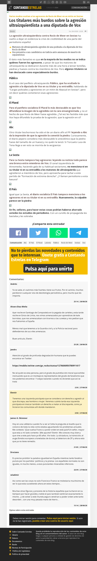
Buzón (14, 544)
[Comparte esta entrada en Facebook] (18, 234)
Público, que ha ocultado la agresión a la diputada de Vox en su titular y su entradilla (44, 85)
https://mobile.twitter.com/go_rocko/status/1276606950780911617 (46, 365)
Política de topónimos (21, 551)
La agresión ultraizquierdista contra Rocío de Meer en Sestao (43, 35)
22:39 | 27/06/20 (80, 470)
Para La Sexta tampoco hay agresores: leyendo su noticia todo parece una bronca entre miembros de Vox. (48, 162)
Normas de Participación (22, 547)
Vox (83, 243)
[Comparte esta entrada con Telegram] (79, 234)
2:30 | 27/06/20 (81, 387)
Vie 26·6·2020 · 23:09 (76, 31)
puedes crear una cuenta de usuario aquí (52, 520)
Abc (25, 243)
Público (56, 243)
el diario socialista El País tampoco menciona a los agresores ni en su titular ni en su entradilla (47, 196)
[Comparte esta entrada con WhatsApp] (58, 234)
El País (31, 243)
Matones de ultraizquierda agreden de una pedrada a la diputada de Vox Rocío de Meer (47, 48)
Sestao (77, 243)
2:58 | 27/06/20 (81, 413)
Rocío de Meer (66, 243)
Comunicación (79, 7)
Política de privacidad (20, 554)
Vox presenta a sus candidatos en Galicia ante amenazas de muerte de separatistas (46, 53)
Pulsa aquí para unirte (48, 269)
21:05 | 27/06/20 (80, 447)
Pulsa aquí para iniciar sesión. (61, 518)
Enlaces (15, 538)
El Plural (39, 243)
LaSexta (48, 243)
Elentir (12, 31)
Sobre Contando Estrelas (22, 531)
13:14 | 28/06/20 (80, 505)
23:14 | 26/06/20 (80, 301)
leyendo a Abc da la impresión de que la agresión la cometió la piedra (48, 134)
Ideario (15, 535)
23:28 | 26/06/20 (80, 344)
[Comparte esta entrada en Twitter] (38, 234)
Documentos (17, 541)
